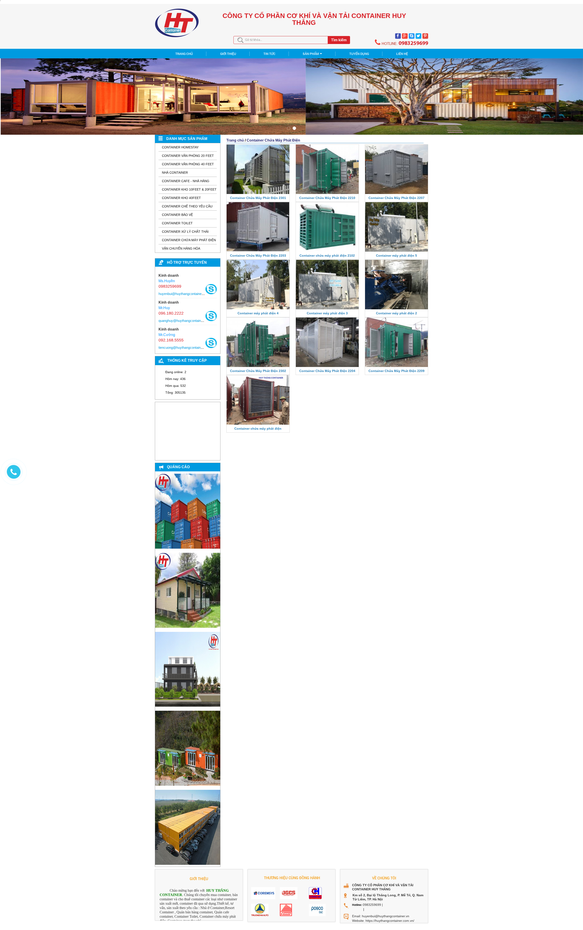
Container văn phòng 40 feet (188, 164)
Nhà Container (175, 172)
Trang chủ (235, 140)
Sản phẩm (311, 54)
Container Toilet (177, 223)
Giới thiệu (228, 54)
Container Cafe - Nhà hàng (185, 181)
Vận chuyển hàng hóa (181, 248)
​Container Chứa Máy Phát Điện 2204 (327, 371)
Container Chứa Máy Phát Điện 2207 (396, 198)
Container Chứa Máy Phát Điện (189, 240)
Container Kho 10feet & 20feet (189, 189)
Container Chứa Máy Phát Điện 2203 (258, 255)
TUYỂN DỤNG (359, 54)
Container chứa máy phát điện (257, 428)
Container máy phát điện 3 (327, 313)
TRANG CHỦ (184, 54)
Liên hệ (402, 54)
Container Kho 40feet (181, 198)
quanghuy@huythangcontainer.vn (183, 321)
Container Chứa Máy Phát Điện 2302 (258, 371)
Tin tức (269, 54)
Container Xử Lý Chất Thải (185, 231)
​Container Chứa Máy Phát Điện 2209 (396, 371)
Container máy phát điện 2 (396, 313)
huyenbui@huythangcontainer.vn (183, 294)
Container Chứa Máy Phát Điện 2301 (258, 198)
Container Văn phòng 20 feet (188, 156)
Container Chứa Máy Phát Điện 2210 (327, 198)
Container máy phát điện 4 (258, 313)
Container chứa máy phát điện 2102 (327, 255)
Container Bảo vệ (177, 215)
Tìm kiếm (339, 40)
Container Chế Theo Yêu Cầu (187, 206)
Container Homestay (180, 147)
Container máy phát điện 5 (396, 255)
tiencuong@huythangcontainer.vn (183, 347)
